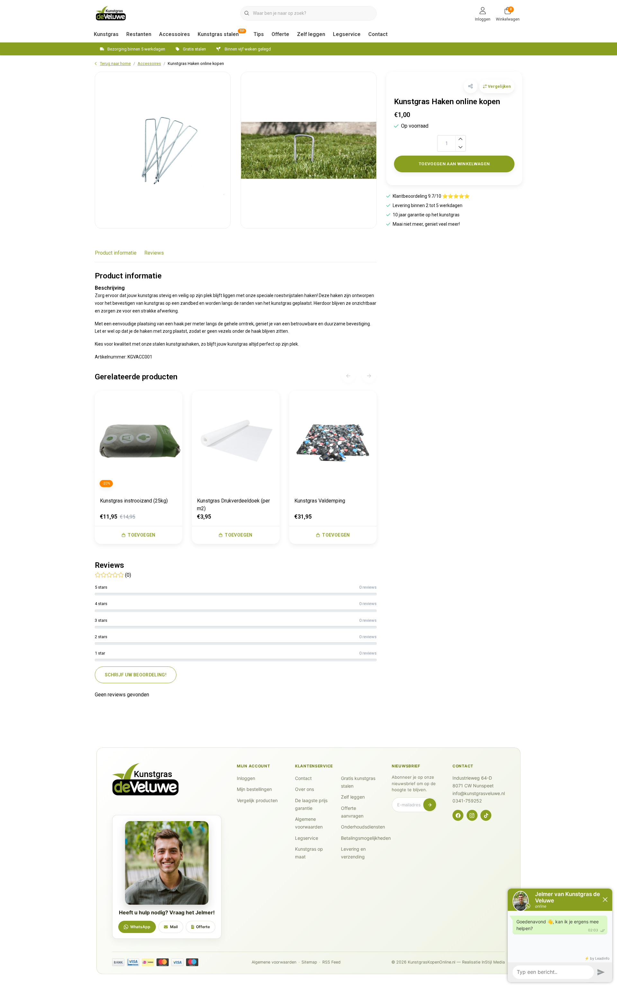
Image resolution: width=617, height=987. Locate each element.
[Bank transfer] (118, 962)
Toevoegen (141, 535)
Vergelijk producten (257, 800)
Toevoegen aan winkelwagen (454, 163)
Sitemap (309, 962)
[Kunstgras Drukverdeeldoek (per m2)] (235, 441)
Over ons (304, 789)
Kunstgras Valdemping (319, 501)
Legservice (347, 34)
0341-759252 (467, 800)
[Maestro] (192, 962)
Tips (259, 34)
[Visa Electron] (133, 962)
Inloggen (246, 778)
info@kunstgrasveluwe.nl (478, 793)
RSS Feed (331, 962)
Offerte (280, 34)
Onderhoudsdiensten (363, 826)
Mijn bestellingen (254, 789)
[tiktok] (485, 815)
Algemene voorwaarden (274, 962)
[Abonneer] (429, 804)
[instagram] (472, 815)
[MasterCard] (162, 962)
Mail (174, 926)
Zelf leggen (311, 34)
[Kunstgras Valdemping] (333, 441)
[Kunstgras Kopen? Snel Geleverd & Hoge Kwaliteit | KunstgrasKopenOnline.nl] (111, 13)
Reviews (154, 253)
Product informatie (116, 253)
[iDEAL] (148, 962)
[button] (471, 86)
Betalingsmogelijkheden (366, 838)
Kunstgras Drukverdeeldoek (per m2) (233, 505)
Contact (378, 34)
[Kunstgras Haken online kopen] (163, 150)
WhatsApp (140, 926)
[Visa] (177, 962)
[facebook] (457, 815)
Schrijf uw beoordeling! (135, 674)
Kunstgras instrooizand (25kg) (134, 501)
